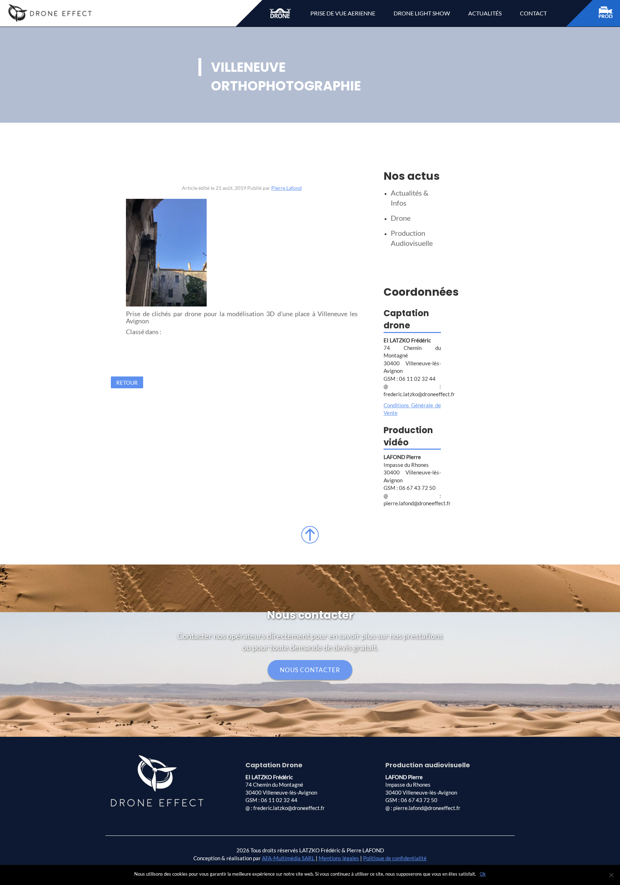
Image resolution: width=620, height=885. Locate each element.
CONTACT (533, 13)
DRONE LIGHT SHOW (422, 13)
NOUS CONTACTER (310, 670)
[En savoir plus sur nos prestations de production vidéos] (609, 13)
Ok (483, 874)
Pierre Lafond (286, 188)
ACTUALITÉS (485, 13)
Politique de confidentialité (395, 858)
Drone (400, 218)
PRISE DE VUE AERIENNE (342, 13)
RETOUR (127, 382)
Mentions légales (339, 858)
